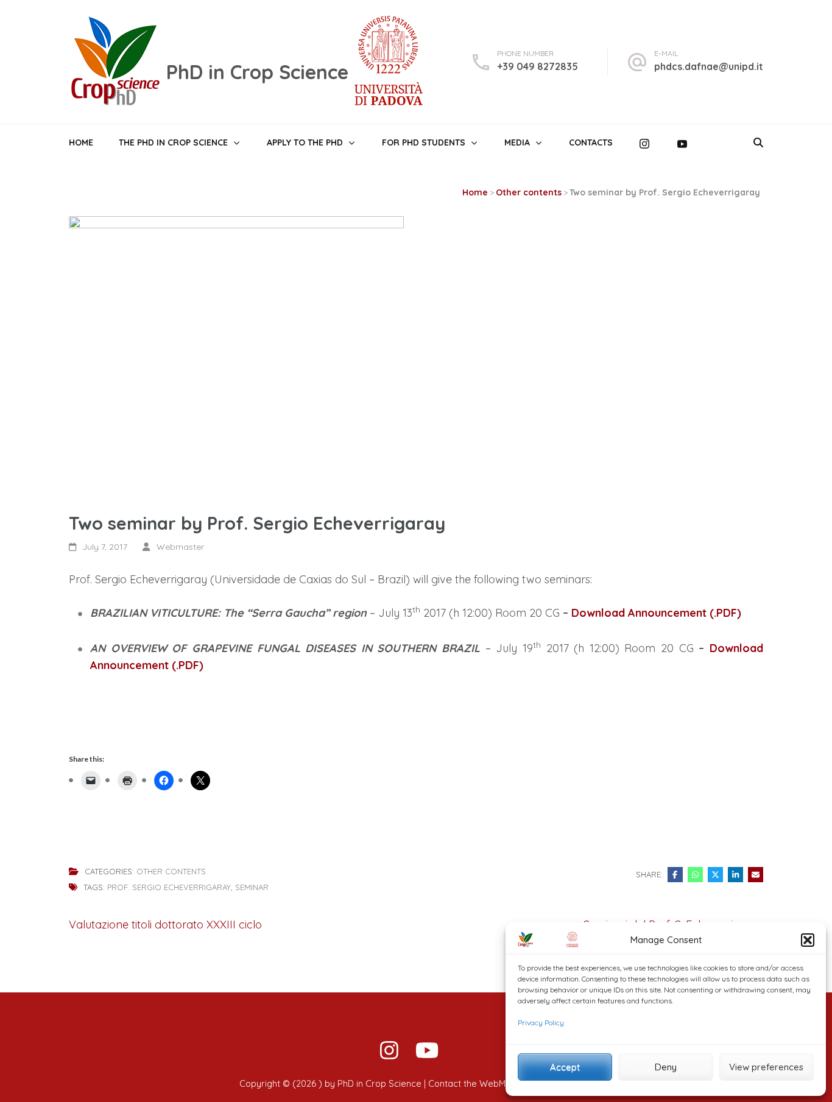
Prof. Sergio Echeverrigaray (169, 887)
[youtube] (427, 1053)
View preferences (766, 1067)
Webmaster (180, 546)
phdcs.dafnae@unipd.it (708, 66)
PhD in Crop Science (257, 72)
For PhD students (423, 142)
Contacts (591, 142)
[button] (808, 940)
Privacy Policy (541, 1022)
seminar (252, 887)
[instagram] (389, 1053)
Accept (565, 1067)
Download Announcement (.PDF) (656, 613)
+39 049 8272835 (537, 66)
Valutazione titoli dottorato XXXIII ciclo (165, 925)
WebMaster (503, 1083)
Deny (666, 1067)
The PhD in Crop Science (173, 142)
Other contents (171, 872)
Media (517, 142)
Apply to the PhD (305, 142)
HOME (81, 142)
